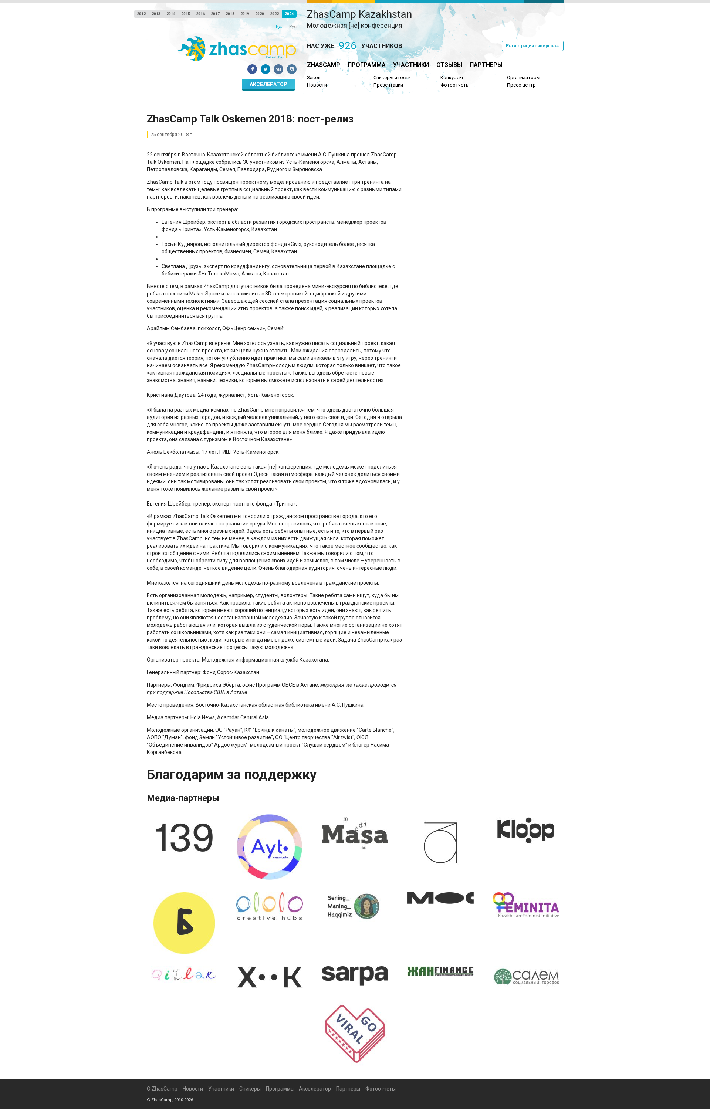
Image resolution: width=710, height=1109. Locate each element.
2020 (259, 14)
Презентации (388, 85)
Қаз (280, 26)
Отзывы (449, 64)
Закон (314, 77)
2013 (156, 14)
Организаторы (523, 77)
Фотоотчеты (455, 85)
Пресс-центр (521, 85)
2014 (170, 14)
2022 (274, 14)
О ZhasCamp (162, 1089)
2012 (141, 14)
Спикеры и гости (392, 77)
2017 (215, 14)
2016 (200, 14)
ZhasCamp (323, 64)
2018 (230, 14)
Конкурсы (451, 77)
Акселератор (268, 84)
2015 (185, 14)
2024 (289, 14)
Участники (411, 64)
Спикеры (250, 1089)
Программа (367, 64)
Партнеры (486, 64)
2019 (244, 14)
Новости (317, 85)
